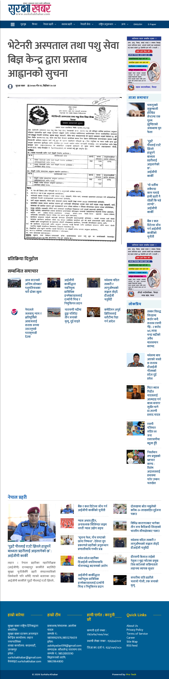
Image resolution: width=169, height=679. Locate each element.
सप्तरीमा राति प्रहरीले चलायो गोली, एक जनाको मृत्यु (144, 581)
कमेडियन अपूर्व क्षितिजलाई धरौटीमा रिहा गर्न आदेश (112, 315)
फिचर (34, 24)
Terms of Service (137, 633)
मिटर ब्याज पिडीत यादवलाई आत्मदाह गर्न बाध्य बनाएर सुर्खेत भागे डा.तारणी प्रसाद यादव (154, 401)
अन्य (123, 24)
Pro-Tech (131, 674)
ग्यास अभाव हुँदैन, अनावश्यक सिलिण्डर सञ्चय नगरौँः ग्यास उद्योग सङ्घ (92, 524)
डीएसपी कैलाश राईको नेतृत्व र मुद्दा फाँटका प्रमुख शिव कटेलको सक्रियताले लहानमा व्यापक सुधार (144, 563)
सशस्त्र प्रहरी (67, 24)
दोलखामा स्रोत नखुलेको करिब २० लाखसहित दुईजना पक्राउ (146, 510)
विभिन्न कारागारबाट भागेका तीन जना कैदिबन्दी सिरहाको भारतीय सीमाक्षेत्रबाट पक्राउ (146, 527)
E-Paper (152, 24)
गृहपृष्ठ (23, 24)
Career (131, 637)
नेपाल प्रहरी (48, 24)
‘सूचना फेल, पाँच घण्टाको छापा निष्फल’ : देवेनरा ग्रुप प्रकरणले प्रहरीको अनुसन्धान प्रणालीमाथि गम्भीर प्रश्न (93, 543)
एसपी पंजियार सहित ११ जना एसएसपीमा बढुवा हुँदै (153, 434)
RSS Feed (132, 645)
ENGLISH (138, 24)
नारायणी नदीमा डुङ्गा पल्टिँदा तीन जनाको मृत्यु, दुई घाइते (73, 315)
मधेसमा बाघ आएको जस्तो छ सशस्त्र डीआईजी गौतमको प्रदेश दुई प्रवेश (154, 367)
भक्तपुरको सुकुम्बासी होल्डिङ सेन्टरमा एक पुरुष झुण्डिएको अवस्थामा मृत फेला (154, 119)
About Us (132, 625)
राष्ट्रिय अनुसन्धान (106, 24)
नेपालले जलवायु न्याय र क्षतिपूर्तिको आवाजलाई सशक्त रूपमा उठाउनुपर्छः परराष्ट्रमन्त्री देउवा (33, 323)
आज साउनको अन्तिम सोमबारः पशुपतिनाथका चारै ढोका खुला (33, 286)
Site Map (132, 641)
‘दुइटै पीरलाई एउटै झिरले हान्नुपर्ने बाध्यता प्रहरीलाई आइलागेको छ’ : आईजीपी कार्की (154, 159)
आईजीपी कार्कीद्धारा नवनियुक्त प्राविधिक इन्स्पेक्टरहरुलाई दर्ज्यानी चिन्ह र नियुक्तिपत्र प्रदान (73, 292)
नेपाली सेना (85, 24)
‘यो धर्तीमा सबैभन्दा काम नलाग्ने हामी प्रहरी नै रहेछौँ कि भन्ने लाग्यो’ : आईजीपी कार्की (154, 199)
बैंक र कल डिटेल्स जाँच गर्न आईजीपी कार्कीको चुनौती (154, 229)
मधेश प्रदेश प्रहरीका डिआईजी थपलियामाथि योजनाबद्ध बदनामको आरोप (93, 562)
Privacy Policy (135, 629)
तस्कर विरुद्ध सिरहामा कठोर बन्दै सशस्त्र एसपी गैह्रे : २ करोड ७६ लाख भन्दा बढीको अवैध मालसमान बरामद (154, 329)
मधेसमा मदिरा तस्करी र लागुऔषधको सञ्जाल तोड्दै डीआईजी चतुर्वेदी (111, 290)
